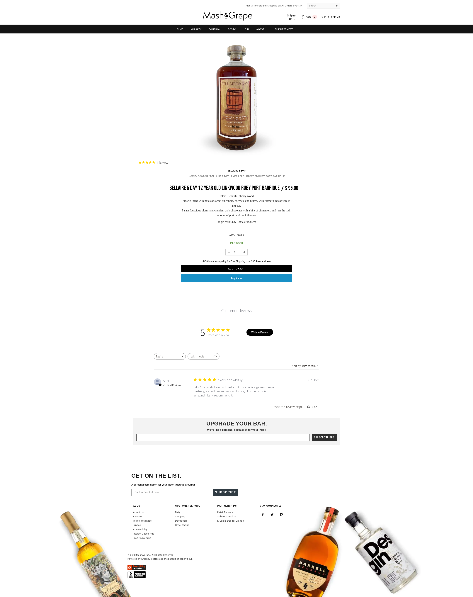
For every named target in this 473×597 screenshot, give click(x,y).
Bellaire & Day (236, 170)
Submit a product (226, 516)
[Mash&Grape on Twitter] (272, 514)
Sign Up (335, 16)
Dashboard (181, 520)
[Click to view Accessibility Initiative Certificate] (136, 567)
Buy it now (236, 278)
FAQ (177, 512)
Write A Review (259, 332)
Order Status (182, 525)
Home (192, 176)
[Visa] (136, 574)
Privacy (137, 525)
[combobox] (170, 356)
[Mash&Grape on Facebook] (262, 514)
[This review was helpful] (308, 407)
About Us (138, 512)
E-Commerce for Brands (230, 520)
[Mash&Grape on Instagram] (281, 514)
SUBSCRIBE (324, 437)
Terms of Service (142, 520)
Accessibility (140, 529)
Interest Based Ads (143, 533)
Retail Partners (225, 512)
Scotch (203, 176)
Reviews (137, 516)
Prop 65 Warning (142, 538)
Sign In (325, 16)
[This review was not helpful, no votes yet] (315, 407)
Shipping (180, 516)
